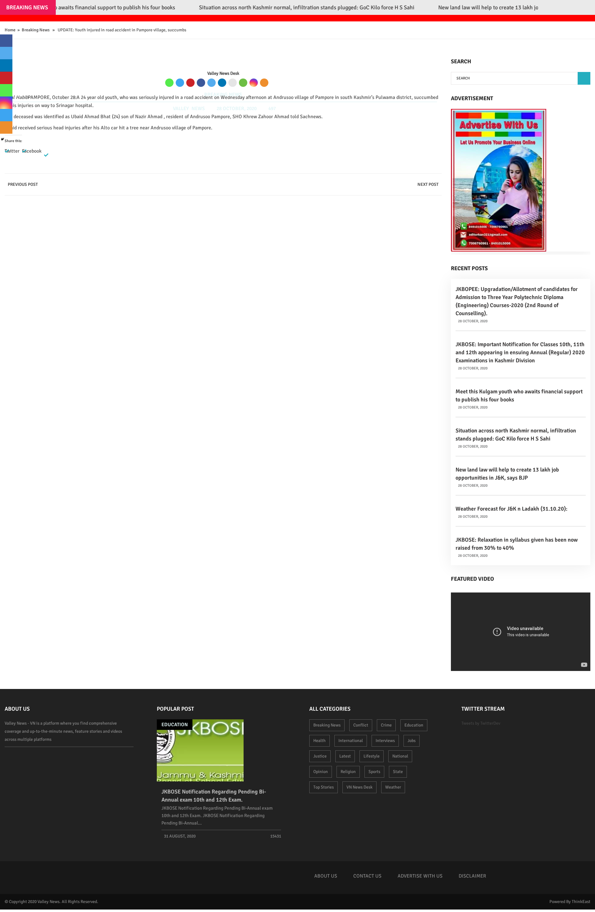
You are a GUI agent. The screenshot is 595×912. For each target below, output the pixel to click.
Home (10, 30)
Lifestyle (372, 756)
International (350, 740)
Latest (345, 756)
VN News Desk (359, 787)
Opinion (320, 771)
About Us (325, 876)
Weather (393, 787)
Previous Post (23, 184)
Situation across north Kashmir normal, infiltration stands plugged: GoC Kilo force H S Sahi (516, 434)
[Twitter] (211, 82)
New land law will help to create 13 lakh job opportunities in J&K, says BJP (507, 473)
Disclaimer (472, 876)
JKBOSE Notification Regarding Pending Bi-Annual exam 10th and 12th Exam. (213, 795)
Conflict (360, 725)
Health (319, 740)
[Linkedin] (222, 82)
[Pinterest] (190, 82)
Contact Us (367, 876)
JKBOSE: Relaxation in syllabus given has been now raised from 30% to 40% (517, 543)
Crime (386, 725)
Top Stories (323, 787)
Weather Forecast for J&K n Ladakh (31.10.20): (511, 508)
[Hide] (2, 139)
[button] (584, 78)
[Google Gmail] (232, 82)
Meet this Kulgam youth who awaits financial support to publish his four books (519, 395)
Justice (320, 756)
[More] (264, 82)
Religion (348, 771)
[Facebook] (201, 82)
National (400, 756)
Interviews (385, 740)
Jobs (412, 740)
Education (174, 725)
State (398, 771)
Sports (374, 771)
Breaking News (36, 30)
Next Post (428, 184)
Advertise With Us (420, 876)
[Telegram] (180, 82)
